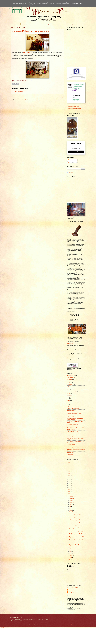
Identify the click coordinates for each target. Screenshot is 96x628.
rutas (68, 397)
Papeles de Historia (71, 429)
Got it (81, 3)
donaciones (69, 382)
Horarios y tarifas (26, 24)
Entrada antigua (59, 97)
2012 (69, 489)
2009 (69, 495)
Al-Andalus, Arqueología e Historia (74, 406)
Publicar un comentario (18, 91)
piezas (68, 389)
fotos (68, 386)
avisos (68, 381)
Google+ (2, 627)
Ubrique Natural (70, 456)
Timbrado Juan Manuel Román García (74, 446)
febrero (71, 555)
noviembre (72, 498)
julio (70, 506)
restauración (69, 395)
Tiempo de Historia (71, 444)
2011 (69, 491)
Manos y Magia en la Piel (73, 592)
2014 (69, 485)
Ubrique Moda (70, 454)
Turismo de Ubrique (71, 447)
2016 (69, 481)
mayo (71, 510)
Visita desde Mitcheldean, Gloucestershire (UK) (74, 526)
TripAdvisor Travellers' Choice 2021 (74, 108)
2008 (69, 559)
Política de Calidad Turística (38, 24)
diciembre (72, 496)
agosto (71, 504)
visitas (17, 81)
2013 (69, 487)
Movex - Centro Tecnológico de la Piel (74, 426)
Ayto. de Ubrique (71, 589)
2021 (69, 471)
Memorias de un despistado (72, 424)
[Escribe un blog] (14, 84)
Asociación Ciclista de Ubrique (73, 408)
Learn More (75, 3)
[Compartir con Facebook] (17, 84)
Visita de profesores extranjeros (75, 517)
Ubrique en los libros (71, 452)
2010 (69, 493)
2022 (69, 469)
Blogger (71, 624)
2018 (69, 477)
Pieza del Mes (70, 377)
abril (70, 551)
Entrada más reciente (17, 97)
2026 (69, 462)
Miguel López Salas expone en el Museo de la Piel (76, 548)
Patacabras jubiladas (72, 24)
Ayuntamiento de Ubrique (72, 410)
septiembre (72, 502)
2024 (69, 466)
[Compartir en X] (15, 84)
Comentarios (71, 162)
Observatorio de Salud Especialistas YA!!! (75, 427)
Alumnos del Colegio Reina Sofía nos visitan (30, 31)
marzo (71, 553)
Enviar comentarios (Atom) (22, 99)
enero (71, 557)
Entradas (71, 159)
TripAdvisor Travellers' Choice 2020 (74, 110)
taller (68, 398)
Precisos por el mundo (59, 24)
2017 (69, 479)
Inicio (39, 97)
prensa (68, 393)
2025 (69, 464)
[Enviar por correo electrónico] (13, 84)
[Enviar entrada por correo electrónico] (31, 80)
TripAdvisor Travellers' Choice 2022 (74, 106)
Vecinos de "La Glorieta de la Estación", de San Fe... (75, 515)
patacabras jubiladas (71, 388)
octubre (71, 500)
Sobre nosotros (15, 24)
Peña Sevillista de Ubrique (72, 431)
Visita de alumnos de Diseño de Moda (77, 531)
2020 (69, 473)
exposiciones (69, 384)
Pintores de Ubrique (71, 433)
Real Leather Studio (71, 434)
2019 (69, 475)
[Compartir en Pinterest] (18, 84)
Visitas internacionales (73, 542)
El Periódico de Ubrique (72, 416)
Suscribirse (76, 152)
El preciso (49, 24)
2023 (69, 468)
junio (71, 508)
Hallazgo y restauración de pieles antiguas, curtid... (76, 520)
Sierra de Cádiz (70, 436)
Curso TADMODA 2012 (71, 415)
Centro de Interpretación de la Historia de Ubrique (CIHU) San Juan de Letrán (75, 413)
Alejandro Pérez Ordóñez (73, 587)
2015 (69, 483)
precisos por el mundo (71, 391)
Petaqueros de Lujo (71, 375)
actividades (69, 379)
